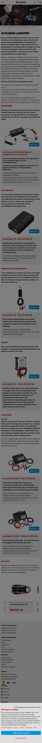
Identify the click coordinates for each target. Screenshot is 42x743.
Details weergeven (6, 727)
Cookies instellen (21, 738)
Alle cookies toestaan (21, 733)
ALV (35, 727)
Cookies (22, 727)
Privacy (16, 727)
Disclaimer (29, 727)
